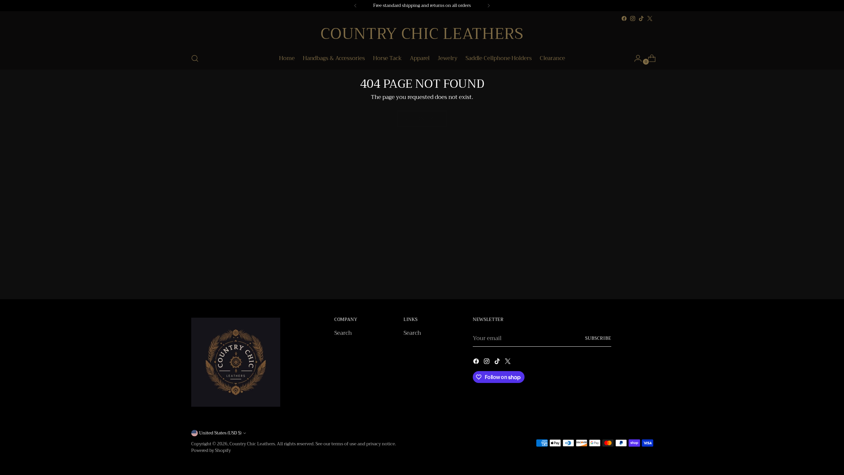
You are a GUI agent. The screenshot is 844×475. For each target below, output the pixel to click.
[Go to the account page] (635, 58)
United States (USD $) (220, 433)
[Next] (488, 5)
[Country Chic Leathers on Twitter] (650, 18)
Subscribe (598, 338)
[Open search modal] (194, 58)
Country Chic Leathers (252, 444)
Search (343, 333)
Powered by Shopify (211, 450)
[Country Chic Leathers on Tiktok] (641, 18)
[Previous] (355, 5)
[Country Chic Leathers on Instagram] (633, 18)
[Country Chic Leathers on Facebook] (624, 18)
